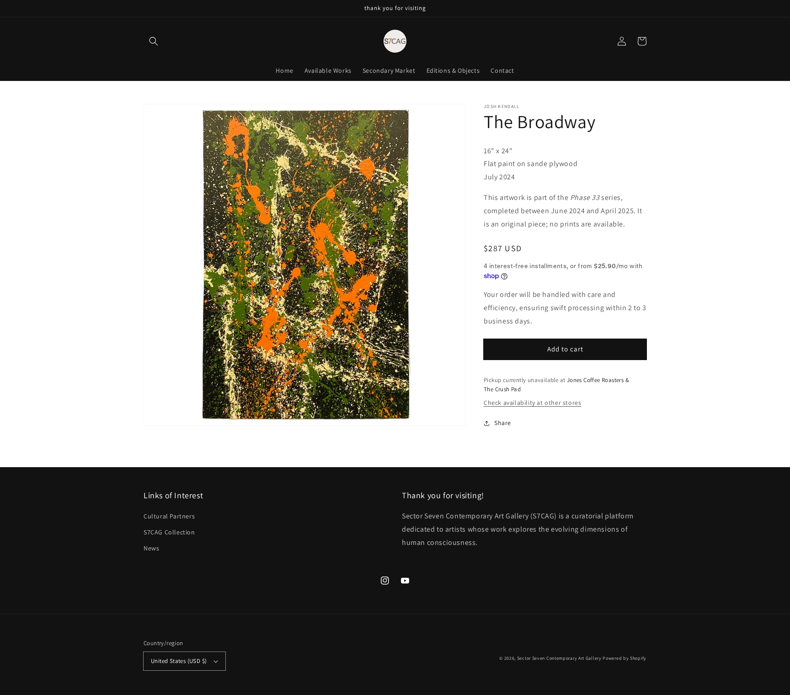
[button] (154, 41)
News (151, 548)
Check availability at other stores (532, 403)
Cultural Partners (169, 516)
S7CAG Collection (169, 532)
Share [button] (502, 423)
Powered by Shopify (624, 658)
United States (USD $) (179, 661)
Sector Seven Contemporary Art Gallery (559, 658)
